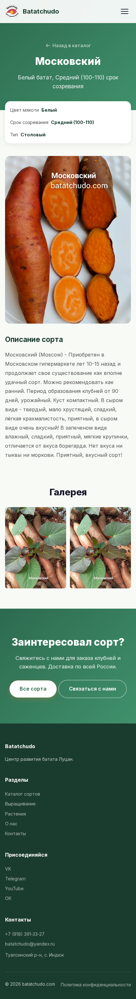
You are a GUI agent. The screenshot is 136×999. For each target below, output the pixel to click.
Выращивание (20, 803)
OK (8, 898)
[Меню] (124, 11)
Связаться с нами (92, 689)
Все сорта (33, 689)
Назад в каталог (72, 45)
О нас (11, 823)
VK (8, 869)
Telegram (15, 878)
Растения (15, 813)
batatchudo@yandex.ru (30, 943)
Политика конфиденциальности (96, 984)
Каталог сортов (22, 794)
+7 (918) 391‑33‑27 (25, 934)
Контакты (15, 833)
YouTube (14, 888)
